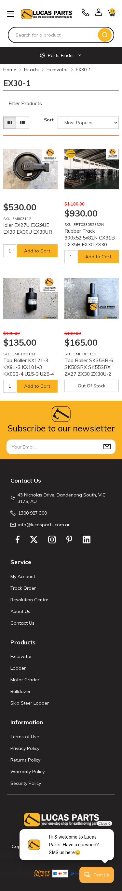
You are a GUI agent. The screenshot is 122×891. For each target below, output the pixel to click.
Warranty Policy (27, 771)
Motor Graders (26, 680)
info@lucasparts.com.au (44, 525)
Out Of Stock (91, 386)
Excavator (21, 656)
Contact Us (22, 623)
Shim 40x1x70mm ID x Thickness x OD (57, 865)
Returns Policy (25, 760)
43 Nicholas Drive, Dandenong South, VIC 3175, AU (62, 498)
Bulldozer (20, 691)
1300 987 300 (32, 513)
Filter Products (25, 103)
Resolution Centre (29, 600)
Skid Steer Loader (29, 703)
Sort (49, 120)
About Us (20, 611)
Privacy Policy (24, 748)
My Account (22, 576)
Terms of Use (24, 737)
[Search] (105, 35)
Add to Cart (37, 251)
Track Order (23, 588)
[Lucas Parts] (49, 317)
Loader (18, 668)
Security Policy (25, 783)
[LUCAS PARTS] (46, 13)
